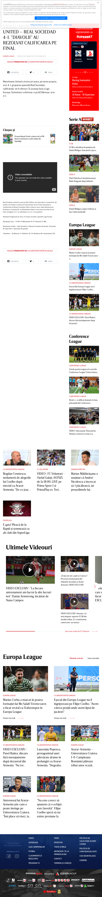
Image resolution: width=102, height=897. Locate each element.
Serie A (72, 174)
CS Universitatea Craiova (79, 283)
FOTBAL (31, 851)
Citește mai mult (9, 718)
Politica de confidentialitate (63, 25)
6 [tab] (87, 72)
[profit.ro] (75, 880)
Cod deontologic (87, 856)
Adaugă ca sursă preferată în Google (30, 62)
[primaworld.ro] (79, 886)
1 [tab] (76, 72)
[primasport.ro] (57, 880)
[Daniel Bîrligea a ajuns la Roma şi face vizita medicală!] (84, 194)
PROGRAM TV (34, 863)
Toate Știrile (60, 847)
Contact (58, 858)
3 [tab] (81, 72)
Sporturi (58, 842)
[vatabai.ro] (59, 891)
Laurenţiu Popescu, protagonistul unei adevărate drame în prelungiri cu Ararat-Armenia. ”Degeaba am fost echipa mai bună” (49, 761)
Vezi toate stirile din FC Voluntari (77, 631)
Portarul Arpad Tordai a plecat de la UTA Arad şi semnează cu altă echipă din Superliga (29, 138)
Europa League (8, 56)
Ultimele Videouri (29, 547)
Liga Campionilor (36, 847)
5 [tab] (85, 72)
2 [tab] (78, 72)
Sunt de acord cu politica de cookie (51, 18)
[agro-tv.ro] (89, 886)
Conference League (77, 365)
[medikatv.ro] (22, 885)
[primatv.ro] (8, 880)
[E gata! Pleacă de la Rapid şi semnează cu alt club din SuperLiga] (17, 508)
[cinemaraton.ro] (30, 886)
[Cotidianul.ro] (88, 880)
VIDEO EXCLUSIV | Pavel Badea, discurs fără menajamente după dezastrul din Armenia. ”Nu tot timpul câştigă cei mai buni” (16, 761)
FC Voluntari (42, 469)
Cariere (83, 860)
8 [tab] (92, 72)
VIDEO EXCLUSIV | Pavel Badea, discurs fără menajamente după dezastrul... (82, 320)
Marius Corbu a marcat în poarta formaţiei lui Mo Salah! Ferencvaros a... (83, 255)
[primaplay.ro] (41, 880)
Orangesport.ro (78, 469)
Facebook (9, 856)
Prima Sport (34, 874)
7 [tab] (90, 72)
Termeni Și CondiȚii (62, 863)
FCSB (71, 143)
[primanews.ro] (32, 880)
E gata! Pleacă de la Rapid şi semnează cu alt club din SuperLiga (16, 528)
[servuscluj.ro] (49, 891)
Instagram (17, 856)
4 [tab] (83, 72)
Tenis (56, 838)
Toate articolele (93, 658)
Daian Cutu (30, 56)
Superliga (7, 520)
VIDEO (31, 838)
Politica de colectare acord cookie (87, 841)
